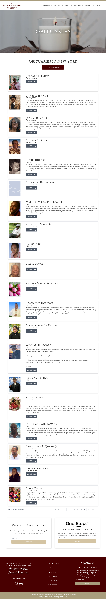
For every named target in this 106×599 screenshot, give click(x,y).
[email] (16, 584)
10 (81, 509)
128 (93, 509)
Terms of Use (53, 597)
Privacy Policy (43, 597)
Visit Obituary (31, 81)
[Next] (96, 509)
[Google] (21, 584)
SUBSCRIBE (29, 542)
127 (89, 509)
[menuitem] (47, 5)
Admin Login (63, 597)
